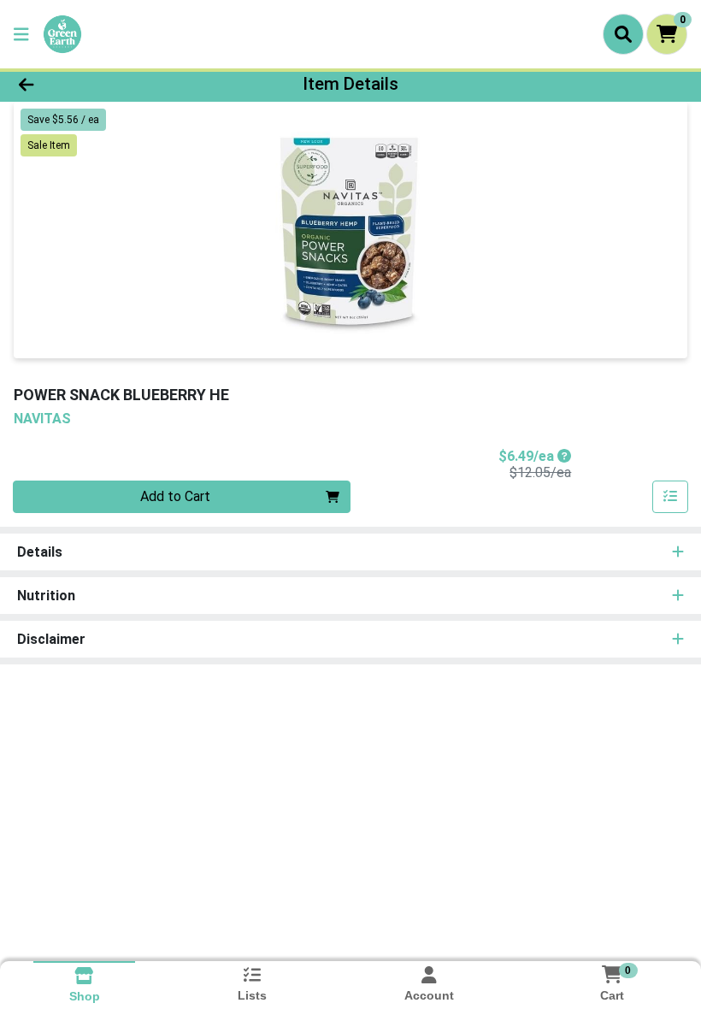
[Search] (623, 34)
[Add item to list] (670, 497)
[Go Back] (98, 84)
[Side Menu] (21, 34)
